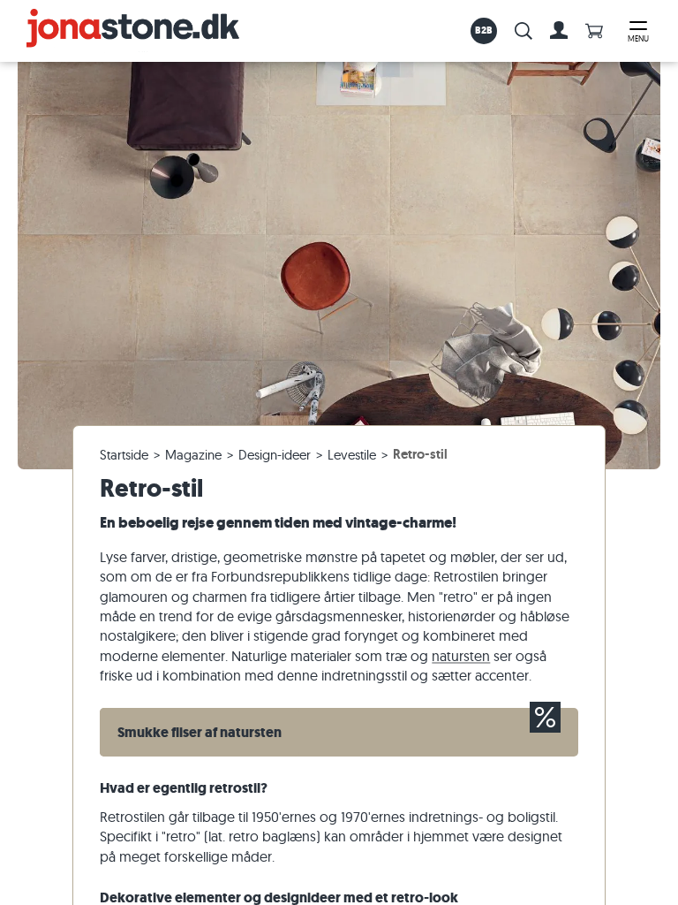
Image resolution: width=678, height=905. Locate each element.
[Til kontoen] (559, 31)
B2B (484, 30)
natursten (461, 656)
